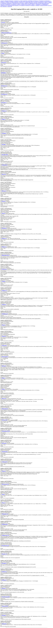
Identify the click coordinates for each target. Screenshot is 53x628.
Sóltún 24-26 (27, 3)
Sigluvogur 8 (15, 3)
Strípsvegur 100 (38, 3)
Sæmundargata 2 (8, 4)
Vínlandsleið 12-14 (39, 4)
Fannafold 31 (12, 1)
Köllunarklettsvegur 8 (15, 2)
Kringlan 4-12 (4, 2)
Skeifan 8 (22, 3)
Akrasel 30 (2, 0)
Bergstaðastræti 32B (11, 5)
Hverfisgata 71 (32, 5)
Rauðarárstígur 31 (9, 3)
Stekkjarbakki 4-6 (32, 3)
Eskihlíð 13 (7, 1)
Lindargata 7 (36, 2)
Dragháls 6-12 (2, 1)
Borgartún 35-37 (36, 0)
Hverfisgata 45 (27, 5)
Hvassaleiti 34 (22, 5)
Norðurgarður (4, 3)
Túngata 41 (19, 4)
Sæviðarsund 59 (13, 4)
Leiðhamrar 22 (30, 2)
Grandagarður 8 (27, 1)
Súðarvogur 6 (2, 4)
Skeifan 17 (19, 3)
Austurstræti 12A (17, 0)
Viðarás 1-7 (33, 4)
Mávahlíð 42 (5, 6)
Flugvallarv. (16, 1)
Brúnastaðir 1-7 (47, 0)
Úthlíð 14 (29, 4)
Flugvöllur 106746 (22, 1)
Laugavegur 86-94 (5, 606)
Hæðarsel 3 (42, 1)
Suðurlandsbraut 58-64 (45, 3)
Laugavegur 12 (21, 2)
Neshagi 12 (46, 2)
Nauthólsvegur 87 (41, 2)
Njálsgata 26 (4, 336)
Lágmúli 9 (26, 2)
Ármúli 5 (21, 0)
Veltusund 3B (9, 6)
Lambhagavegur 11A (3, 5)
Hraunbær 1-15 (17, 5)
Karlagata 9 (37, 5)
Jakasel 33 (46, 1)
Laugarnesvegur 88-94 (43, 5)
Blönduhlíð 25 (30, 0)
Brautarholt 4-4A (42, 0)
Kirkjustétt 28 (4, 228)
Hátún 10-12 (33, 1)
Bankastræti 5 (25, 0)
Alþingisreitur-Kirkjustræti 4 (9, 0)
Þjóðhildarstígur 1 (45, 4)
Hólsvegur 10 (37, 1)
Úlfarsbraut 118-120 (24, 4)
